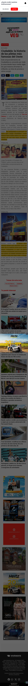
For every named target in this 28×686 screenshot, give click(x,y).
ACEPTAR (14, 9)
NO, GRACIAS (6, 9)
